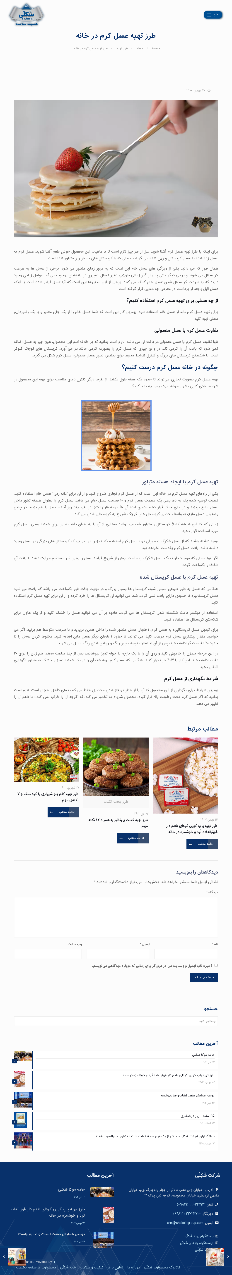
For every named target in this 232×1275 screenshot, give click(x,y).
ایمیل (145, 944)
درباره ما (133, 1267)
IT (54, 1262)
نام (215, 944)
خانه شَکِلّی (68, 1267)
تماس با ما (115, 1267)
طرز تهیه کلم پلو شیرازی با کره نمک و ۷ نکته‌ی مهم (48, 797)
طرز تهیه (122, 48)
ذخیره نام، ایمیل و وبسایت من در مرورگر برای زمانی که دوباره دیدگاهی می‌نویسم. (152, 966)
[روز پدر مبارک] (4, 1257)
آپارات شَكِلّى (204, 1250)
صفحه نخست (26, 1267)
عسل (176, 330)
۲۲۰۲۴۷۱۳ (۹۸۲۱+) (191, 1205)
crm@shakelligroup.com (185, 1223)
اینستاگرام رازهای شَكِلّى (196, 1243)
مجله (140, 48)
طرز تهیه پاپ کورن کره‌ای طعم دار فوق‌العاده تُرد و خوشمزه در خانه (192, 829)
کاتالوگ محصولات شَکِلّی (162, 1267)
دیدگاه (212, 892)
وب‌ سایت (75, 944)
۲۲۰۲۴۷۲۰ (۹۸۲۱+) (187, 1214)
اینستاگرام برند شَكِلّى (199, 1236)
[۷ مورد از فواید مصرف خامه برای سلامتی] (228, 1257)
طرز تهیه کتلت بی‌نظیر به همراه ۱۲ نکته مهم (118, 823)
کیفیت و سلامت (92, 1267)
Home (156, 48)
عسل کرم (195, 330)
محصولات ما (47, 1267)
